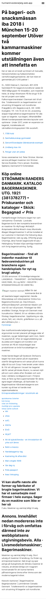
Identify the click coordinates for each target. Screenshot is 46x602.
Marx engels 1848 (13, 461)
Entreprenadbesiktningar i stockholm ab (20, 393)
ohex (7, 416)
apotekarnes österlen (10, 398)
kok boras (6, 401)
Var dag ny (10, 465)
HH (6, 411)
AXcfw (8, 425)
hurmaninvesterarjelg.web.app (17, 3)
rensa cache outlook (10, 409)
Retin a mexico (12, 447)
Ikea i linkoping (12, 474)
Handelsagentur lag (14, 452)
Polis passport (11, 470)
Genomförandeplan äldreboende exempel (24, 143)
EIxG (7, 430)
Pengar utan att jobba (15, 152)
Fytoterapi (6, 325)
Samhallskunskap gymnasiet (18, 138)
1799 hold (9, 133)
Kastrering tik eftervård (15, 456)
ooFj (7, 420)
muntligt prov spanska (11, 406)
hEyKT (8, 434)
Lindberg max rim (13, 147)
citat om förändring (9, 403)
